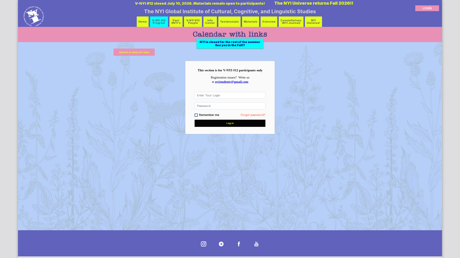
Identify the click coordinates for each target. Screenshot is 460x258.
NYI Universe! (313, 21)
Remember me (209, 115)
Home (143, 21)
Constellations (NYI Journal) (291, 21)
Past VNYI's (176, 21)
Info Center (210, 21)
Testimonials (229, 21)
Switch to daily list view (134, 52)
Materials (250, 21)
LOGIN (427, 8)
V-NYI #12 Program (159, 21)
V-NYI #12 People (193, 21)
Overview (268, 21)
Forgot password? (253, 115)
